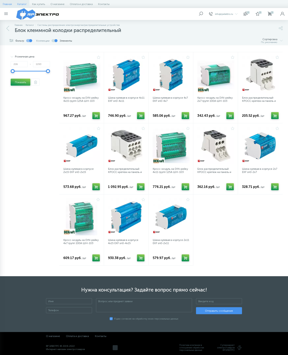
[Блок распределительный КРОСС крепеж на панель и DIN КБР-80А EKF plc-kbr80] (260, 74)
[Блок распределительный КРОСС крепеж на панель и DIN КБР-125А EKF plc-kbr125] (215, 145)
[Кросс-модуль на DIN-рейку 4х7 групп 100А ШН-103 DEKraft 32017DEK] (81, 216)
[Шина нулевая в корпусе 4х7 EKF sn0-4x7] (171, 74)
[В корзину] (96, 115)
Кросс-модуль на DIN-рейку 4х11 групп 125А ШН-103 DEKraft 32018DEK (170, 172)
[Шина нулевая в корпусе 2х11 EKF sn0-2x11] (171, 216)
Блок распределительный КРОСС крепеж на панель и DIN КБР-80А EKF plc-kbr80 (259, 101)
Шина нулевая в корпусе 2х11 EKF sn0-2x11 (171, 241)
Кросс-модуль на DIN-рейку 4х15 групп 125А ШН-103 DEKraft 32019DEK (81, 101)
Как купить (38, 4)
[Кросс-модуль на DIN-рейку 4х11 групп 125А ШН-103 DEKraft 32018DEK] (171, 145)
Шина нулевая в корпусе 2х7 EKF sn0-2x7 (259, 170)
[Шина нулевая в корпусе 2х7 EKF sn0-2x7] (260, 145)
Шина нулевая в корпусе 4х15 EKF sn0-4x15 (123, 241)
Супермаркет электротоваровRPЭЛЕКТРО (226, 347)
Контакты (104, 4)
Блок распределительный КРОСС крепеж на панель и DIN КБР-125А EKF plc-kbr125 (215, 172)
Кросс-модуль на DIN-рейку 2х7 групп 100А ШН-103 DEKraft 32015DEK (215, 101)
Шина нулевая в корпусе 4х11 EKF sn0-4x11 (126, 99)
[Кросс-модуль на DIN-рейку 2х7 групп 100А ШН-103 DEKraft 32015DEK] (215, 74)
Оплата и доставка (81, 4)
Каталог (22, 4)
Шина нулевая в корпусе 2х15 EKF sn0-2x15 (78, 170)
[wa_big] (115, 347)
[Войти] (282, 14)
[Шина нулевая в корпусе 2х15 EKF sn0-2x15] (81, 145)
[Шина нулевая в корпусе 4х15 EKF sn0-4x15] (126, 216)
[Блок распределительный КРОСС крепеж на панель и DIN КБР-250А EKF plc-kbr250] (126, 145)
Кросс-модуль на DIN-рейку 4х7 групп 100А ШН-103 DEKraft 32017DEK (81, 243)
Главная (7, 4)
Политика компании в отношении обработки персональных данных (191, 347)
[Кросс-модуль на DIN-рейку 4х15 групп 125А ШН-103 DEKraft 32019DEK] (81, 74)
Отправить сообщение (219, 310)
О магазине (57, 4)
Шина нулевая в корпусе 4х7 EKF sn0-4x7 (170, 99)
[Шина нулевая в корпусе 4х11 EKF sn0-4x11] (126, 74)
